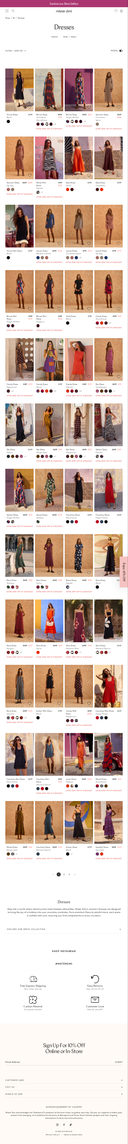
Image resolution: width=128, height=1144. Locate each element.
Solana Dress (101, 451)
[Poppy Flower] (76, 521)
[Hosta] (76, 720)
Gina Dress (11, 647)
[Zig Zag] (8, 189)
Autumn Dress (102, 117)
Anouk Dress (41, 516)
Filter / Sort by (14, 51)
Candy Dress (101, 317)
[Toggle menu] (7, 11)
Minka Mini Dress (41, 185)
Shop (7, 18)
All (14, 18)
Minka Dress (101, 780)
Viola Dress (71, 317)
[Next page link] (74, 874)
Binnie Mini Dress (13, 319)
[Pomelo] (38, 192)
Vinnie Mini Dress (14, 252)
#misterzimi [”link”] (64, 963)
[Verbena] (38, 521)
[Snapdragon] (97, 391)
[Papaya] (102, 323)
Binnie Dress (42, 117)
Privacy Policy (53, 1135)
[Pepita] (110, 391)
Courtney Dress (73, 516)
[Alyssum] (72, 786)
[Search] (13, 11)
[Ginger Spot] (102, 391)
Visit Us (9, 1087)
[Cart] (121, 11)
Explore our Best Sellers (64, 3)
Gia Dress (101, 385)
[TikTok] (70, 1124)
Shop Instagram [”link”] (64, 951)
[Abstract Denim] (72, 521)
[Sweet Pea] (17, 587)
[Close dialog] (123, 534)
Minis (55, 37)
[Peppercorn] (106, 323)
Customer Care (14, 1080)
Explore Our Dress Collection (26, 929)
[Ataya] (38, 391)
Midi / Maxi (69, 37)
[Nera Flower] (68, 521)
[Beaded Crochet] (38, 257)
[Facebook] (64, 1124)
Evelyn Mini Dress (44, 712)
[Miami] (76, 786)
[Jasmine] (8, 717)
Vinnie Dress (12, 116)
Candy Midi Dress (71, 714)
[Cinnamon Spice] (97, 124)
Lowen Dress (43, 252)
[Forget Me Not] (42, 124)
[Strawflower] (97, 323)
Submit (119, 1062)
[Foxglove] (51, 124)
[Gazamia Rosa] (12, 652)
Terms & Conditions (73, 1135)
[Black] (8, 121)
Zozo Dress (70, 184)
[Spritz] (68, 189)
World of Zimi (14, 1094)
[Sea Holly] (97, 854)
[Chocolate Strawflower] (38, 124)
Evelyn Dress (71, 848)
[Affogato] (102, 786)
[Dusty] (12, 587)
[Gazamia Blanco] (46, 124)
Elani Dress (11, 581)
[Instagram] (57, 1124)
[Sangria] (8, 652)
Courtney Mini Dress (105, 712)
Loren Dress (71, 780)
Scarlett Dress (102, 848)
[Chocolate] (72, 189)
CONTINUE (78, 583)
